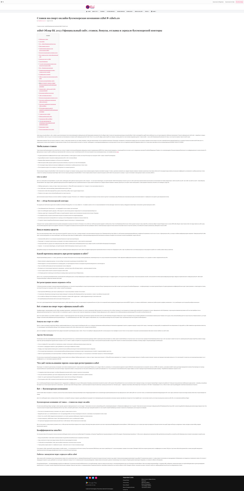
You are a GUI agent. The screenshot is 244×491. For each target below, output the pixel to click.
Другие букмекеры (43, 61)
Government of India (229, 2)
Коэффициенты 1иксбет (45, 74)
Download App (239, 1)
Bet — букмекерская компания (46, 68)
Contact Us (125, 489)
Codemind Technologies (91, 488)
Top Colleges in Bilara (146, 485)
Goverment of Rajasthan (218, 2)
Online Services (121, 11)
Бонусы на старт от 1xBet (45, 59)
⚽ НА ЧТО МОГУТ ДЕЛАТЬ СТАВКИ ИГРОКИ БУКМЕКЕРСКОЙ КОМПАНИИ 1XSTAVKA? (48, 85)
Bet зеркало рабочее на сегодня (46, 93)
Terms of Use (126, 482)
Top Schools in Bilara (146, 487)
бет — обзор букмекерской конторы (47, 44)
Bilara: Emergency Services (129, 487)
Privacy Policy (126, 480)
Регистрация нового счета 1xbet (46, 129)
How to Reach (126, 485)
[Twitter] (93, 478)
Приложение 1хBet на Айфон (45, 119)
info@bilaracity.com (42, 20)
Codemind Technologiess (107, 488)
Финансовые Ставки (43, 127)
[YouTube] (90, 478)
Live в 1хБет (42, 41)
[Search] (3, 1)
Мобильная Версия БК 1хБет (45, 116)
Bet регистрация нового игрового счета (48, 97)
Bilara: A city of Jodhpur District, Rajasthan (149, 480)
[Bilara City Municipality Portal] (90, 7)
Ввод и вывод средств (44, 46)
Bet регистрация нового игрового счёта (48, 52)
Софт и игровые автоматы (45, 95)
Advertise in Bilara (145, 482)
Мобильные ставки (43, 39)
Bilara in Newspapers (146, 484)
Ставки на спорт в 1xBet (44, 114)
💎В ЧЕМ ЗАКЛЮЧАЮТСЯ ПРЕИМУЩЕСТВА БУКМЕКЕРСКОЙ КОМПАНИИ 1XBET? (47, 123)
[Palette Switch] (1, 1)
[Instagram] (96, 478)
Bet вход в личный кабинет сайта (46, 80)
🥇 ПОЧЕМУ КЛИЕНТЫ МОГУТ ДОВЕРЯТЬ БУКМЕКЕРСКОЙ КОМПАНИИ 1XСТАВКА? (48, 110)
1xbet (117, 152)
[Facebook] (87, 478)
